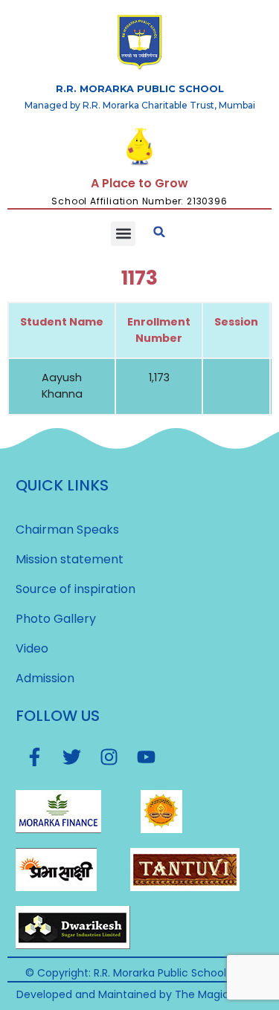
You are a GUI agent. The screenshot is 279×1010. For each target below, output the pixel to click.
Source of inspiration (75, 589)
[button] (123, 233)
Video (32, 648)
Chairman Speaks (67, 529)
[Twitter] (71, 756)
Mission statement (70, 559)
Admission (45, 678)
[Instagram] (108, 756)
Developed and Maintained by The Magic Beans (139, 994)
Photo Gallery (56, 618)
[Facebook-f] (34, 756)
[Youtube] (145, 756)
